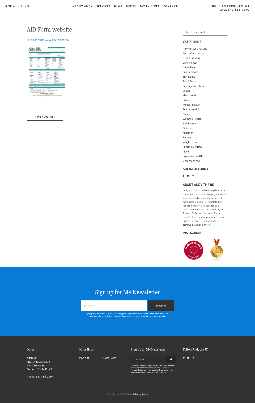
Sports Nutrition (192, 146)
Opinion (187, 128)
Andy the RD (63, 39)
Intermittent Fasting (195, 48)
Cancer (187, 114)
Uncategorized (191, 161)
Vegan (186, 90)
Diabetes (188, 100)
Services (103, 6)
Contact (170, 6)
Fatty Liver (149, 6)
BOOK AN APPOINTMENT (231, 6)
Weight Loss (190, 142)
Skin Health (189, 76)
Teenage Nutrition (193, 86)
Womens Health (192, 118)
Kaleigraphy (189, 123)
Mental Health (191, 104)
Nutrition (188, 132)
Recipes (187, 137)
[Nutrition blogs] (217, 260)
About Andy (82, 6)
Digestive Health (193, 156)
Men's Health (190, 67)
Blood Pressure (192, 58)
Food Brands (190, 81)
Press (131, 6)
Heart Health (190, 95)
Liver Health (190, 62)
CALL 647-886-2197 (235, 9)
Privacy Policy (140, 394)
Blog (118, 6)
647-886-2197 (44, 376)
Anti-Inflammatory (194, 53)
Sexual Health (191, 109)
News (186, 151)
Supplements (190, 72)
